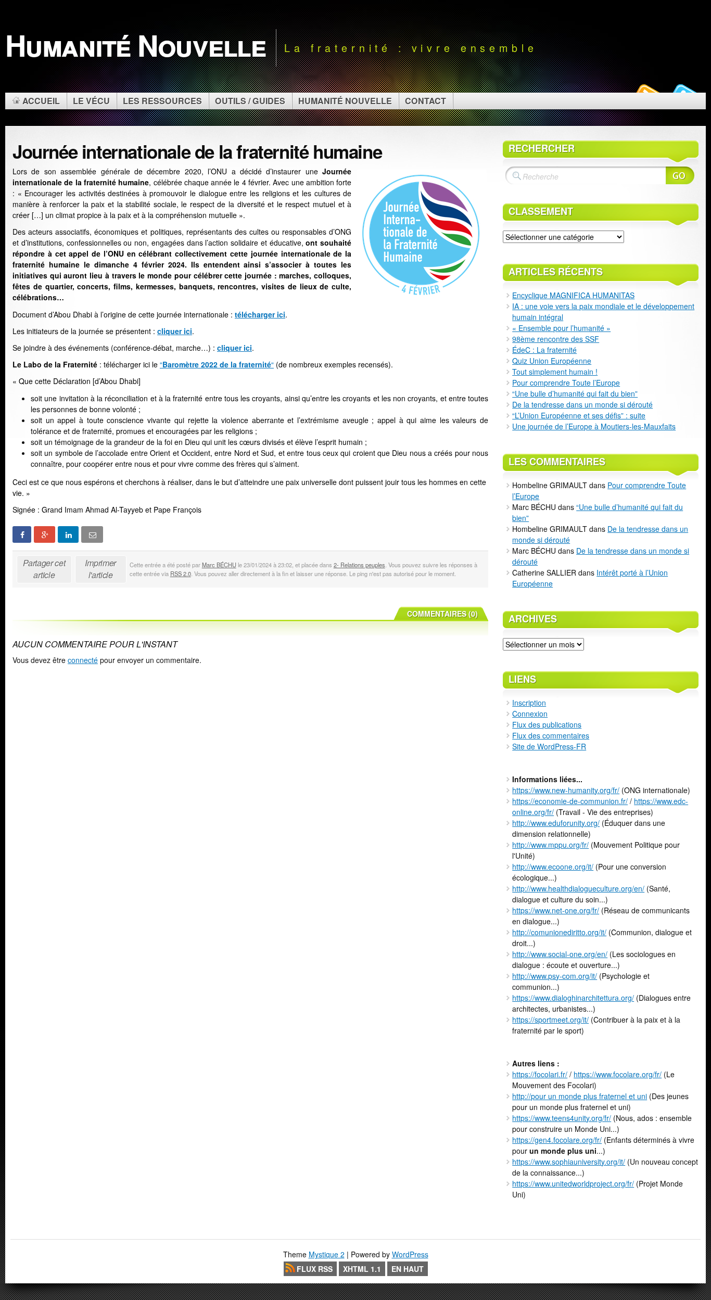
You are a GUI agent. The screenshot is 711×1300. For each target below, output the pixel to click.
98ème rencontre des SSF (555, 339)
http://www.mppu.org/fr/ (550, 844)
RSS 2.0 (180, 573)
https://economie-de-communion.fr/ (570, 801)
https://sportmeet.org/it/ (550, 1019)
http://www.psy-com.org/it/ (554, 976)
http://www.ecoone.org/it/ (552, 866)
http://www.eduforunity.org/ (556, 823)
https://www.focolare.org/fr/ (618, 1074)
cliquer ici (174, 331)
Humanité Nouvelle (135, 45)
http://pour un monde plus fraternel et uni (579, 1096)
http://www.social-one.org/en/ (559, 954)
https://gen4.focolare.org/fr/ (557, 1140)
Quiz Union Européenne (551, 360)
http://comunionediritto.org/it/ (559, 932)
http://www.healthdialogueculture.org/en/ (578, 888)
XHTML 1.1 (362, 1269)
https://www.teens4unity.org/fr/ (561, 1118)
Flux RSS (315, 1269)
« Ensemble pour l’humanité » (561, 328)
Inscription (529, 702)
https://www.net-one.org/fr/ (555, 910)
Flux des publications (546, 724)
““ (217, 364)
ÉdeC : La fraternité (544, 350)
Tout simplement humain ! (555, 371)
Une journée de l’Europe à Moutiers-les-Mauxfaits (594, 426)
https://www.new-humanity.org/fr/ (565, 790)
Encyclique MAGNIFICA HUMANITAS (573, 295)
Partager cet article (44, 569)
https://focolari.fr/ (539, 1074)
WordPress (410, 1254)
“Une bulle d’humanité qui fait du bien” (575, 393)
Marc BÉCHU (219, 564)
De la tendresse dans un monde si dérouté (582, 404)
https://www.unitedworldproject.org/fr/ (573, 1183)
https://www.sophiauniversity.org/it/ (568, 1161)
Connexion (530, 713)
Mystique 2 (327, 1254)
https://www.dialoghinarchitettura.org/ (573, 997)
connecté (83, 660)
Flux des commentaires (550, 735)
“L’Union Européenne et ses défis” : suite (578, 415)
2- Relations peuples (359, 564)
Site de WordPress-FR (549, 746)
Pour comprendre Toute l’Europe (566, 382)
